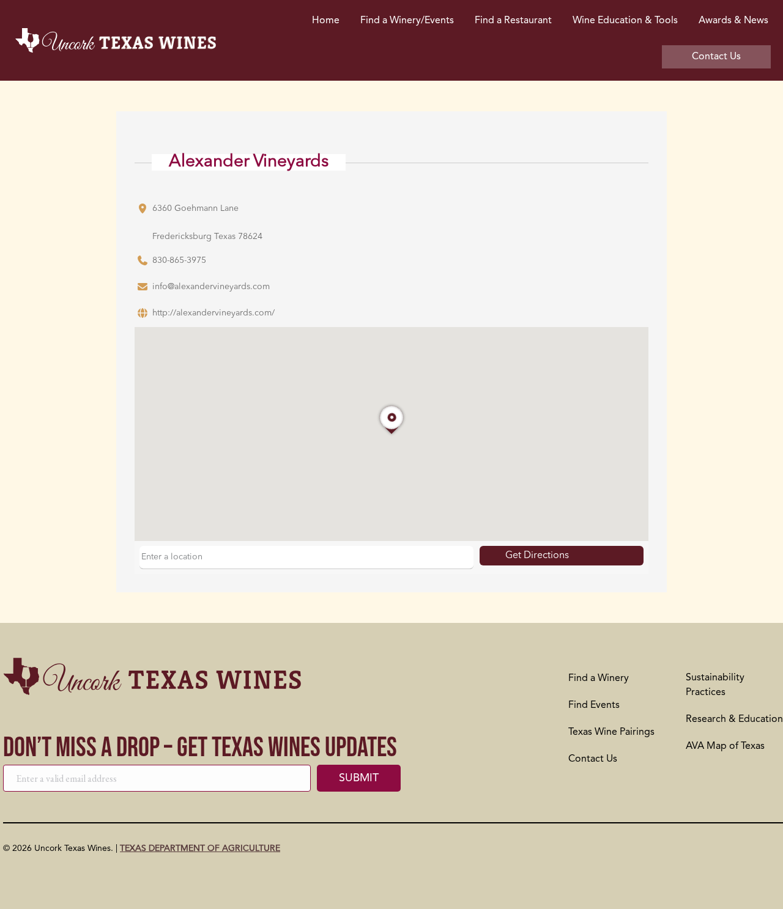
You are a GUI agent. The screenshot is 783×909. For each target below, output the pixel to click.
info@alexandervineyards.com (211, 286)
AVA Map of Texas (725, 746)
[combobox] (306, 557)
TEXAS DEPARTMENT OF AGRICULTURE (200, 848)
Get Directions (537, 556)
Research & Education (734, 719)
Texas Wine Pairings (611, 732)
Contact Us (592, 759)
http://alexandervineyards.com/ (213, 313)
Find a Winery (598, 678)
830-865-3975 (179, 260)
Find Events (594, 705)
